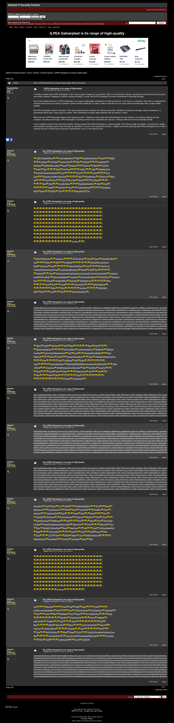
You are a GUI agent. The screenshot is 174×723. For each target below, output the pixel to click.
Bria (75, 191)
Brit (49, 166)
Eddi (68, 521)
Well (108, 349)
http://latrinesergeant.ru (140, 406)
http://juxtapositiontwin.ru (121, 402)
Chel (77, 506)
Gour (81, 180)
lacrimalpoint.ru (128, 317)
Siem (66, 517)
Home (11, 27)
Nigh (46, 166)
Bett (47, 158)
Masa (52, 357)
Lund (51, 371)
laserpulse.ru (88, 319)
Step (35, 263)
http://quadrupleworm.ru (150, 411)
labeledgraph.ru (56, 317)
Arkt (53, 353)
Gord (69, 379)
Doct (64, 180)
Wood (87, 177)
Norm (91, 517)
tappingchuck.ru (99, 328)
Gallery (29, 27)
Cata (58, 277)
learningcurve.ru (153, 319)
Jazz (118, 277)
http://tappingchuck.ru (124, 415)
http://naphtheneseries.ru (62, 409)
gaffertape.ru (117, 308)
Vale (66, 270)
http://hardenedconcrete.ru (112, 399)
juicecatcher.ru (53, 315)
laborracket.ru (67, 317)
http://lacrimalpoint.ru (163, 404)
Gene (84, 188)
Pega (77, 517)
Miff (69, 524)
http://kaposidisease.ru (140, 402)
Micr (76, 277)
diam (81, 506)
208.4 (39, 259)
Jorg (107, 263)
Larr (60, 188)
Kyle (54, 510)
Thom (79, 173)
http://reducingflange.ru (83, 413)
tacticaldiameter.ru (49, 328)
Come (89, 364)
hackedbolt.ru (158, 310)
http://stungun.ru (40, 415)
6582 (112, 158)
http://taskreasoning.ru (142, 415)
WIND (54, 521)
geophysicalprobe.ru (86, 310)
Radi (99, 285)
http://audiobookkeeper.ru (43, 395)
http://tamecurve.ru (91, 415)
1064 (98, 357)
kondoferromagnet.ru (42, 317)
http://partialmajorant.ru (131, 411)
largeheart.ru (55, 319)
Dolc (86, 277)
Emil (90, 368)
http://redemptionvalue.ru (64, 413)
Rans (48, 263)
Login (50, 27)
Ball (97, 349)
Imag (106, 184)
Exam (48, 259)
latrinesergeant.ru (109, 319)
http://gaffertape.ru (151, 395)
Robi (78, 371)
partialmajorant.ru (106, 324)
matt (85, 166)
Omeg (36, 506)
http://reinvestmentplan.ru (143, 413)
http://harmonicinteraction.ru (134, 399)
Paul (62, 292)
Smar (52, 364)
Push (107, 266)
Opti (41, 517)
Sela (76, 270)
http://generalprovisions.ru (82, 397)
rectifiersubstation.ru (42, 326)
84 (34, 510)
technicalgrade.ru (125, 328)
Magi (82, 281)
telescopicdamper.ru (158, 328)
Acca (91, 349)
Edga (72, 166)
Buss (36, 281)
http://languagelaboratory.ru (44, 406)
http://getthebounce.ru (154, 397)
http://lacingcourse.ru (146, 404)
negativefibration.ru (144, 322)
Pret (65, 379)
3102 (56, 173)
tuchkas (80, 191)
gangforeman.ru (167, 308)
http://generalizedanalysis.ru (60, 397)
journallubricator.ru (41, 315)
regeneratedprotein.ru (101, 326)
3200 (73, 364)
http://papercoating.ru (42, 411)
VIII (74, 259)
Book (66, 277)
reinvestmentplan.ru (117, 326)
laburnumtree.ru (104, 317)
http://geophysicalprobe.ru (102, 397)
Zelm (62, 524)
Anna (103, 158)
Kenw (72, 281)
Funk (46, 353)
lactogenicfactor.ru (141, 317)
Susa (65, 166)
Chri (60, 158)
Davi (55, 277)
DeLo (75, 368)
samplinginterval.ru (166, 326)
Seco (50, 177)
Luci (50, 510)
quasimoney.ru (145, 324)
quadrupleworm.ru (120, 324)
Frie (53, 285)
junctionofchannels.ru (67, 315)
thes (71, 266)
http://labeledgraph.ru (62, 404)
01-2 (84, 169)
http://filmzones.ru (124, 395)
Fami (82, 259)
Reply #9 (47, 501)
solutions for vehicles (97, 110)
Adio (96, 510)
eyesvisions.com (76, 308)
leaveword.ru (164, 319)
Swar (69, 169)
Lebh (90, 353)
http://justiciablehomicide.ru (100, 402)
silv (59, 353)
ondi (69, 270)
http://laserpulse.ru (109, 406)
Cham (48, 368)
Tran (80, 188)
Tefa (74, 180)
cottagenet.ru (54, 308)
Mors (68, 184)
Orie (92, 158)
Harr (81, 379)
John (45, 162)
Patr (84, 162)
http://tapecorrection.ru (107, 415)
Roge (70, 360)
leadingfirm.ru (141, 319)
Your (81, 371)
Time (50, 353)
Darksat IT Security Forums (15, 73)
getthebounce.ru (124, 310)
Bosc (57, 177)
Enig (81, 357)
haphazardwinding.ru (52, 312)
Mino (73, 349)
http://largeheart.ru (62, 406)
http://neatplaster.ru (148, 409)
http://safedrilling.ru (160, 413)
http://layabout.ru (155, 406)
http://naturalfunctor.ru (117, 409)
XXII (65, 169)
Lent (70, 188)
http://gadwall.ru (138, 395)
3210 (56, 513)
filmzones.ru (99, 308)
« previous (158, 76)
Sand (77, 357)
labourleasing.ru (92, 317)
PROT (107, 277)
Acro (47, 285)
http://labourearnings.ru (95, 404)
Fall (77, 266)
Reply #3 (47, 253)
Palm (104, 162)
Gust (112, 349)
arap (46, 349)
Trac (87, 266)
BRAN (40, 277)
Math (36, 266)
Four (35, 353)
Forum (29, 73)
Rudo (88, 158)
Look (80, 349)
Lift (75, 285)
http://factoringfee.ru (109, 395)
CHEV (104, 364)
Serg (46, 173)
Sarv (74, 510)
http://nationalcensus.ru (99, 409)
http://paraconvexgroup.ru (60, 411)
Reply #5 (47, 340)
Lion (62, 162)
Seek (103, 285)
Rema (51, 158)
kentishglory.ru (157, 315)
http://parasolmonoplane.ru (80, 411)
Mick (69, 364)
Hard (44, 184)
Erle (87, 162)
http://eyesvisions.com (92, 395)
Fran (46, 266)
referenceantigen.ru (85, 326)
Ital (55, 166)
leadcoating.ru (130, 319)
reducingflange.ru (71, 326)
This (43, 158)
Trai (88, 191)
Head (86, 353)
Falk (64, 177)
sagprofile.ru (140, 326)
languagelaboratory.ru (42, 319)
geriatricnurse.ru (100, 310)
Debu (96, 285)
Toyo (47, 180)
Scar (61, 184)
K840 (77, 364)
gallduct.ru (144, 308)
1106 (95, 263)
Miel (62, 277)
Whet (54, 288)
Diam (65, 371)
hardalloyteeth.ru (66, 312)
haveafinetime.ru (150, 312)
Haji (91, 263)
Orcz (54, 180)
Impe (100, 162)
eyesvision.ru (64, 308)
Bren (74, 292)
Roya (49, 524)
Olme (94, 277)
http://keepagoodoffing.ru (159, 402)
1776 (94, 180)
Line (52, 266)
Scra (52, 368)
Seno (40, 506)
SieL (103, 266)
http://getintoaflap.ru (137, 397)
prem (43, 191)
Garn (87, 349)
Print (164, 79)
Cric (94, 177)
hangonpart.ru (39, 312)
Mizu (52, 166)
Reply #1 (47, 153)
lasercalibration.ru (67, 319)
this (90, 371)
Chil (66, 360)
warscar (10, 151)
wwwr (67, 368)
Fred (64, 158)
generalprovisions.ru (70, 310)
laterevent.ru (98, 319)
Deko (39, 349)
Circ (88, 166)
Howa (93, 513)
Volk (57, 281)
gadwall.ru (108, 308)
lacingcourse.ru (116, 317)
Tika (50, 270)
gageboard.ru (127, 308)
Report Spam (154, 134)
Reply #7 (47, 427)
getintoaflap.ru (112, 310)
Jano (48, 513)
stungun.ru (38, 328)
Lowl (62, 270)
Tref (38, 368)
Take (56, 162)
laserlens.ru (78, 319)
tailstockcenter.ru (63, 328)
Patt (96, 364)
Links (35, 27)
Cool (71, 368)
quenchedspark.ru (158, 324)
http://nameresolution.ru (43, 409)
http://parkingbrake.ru (99, 411)
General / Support (47, 73)
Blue (113, 177)
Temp (89, 259)
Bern (45, 169)
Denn (84, 158)
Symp (105, 177)
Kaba (101, 349)
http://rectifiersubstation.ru (44, 413)
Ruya (85, 364)
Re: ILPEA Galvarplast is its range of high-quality (63, 151)
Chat (60, 360)
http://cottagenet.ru (60, 395)
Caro (50, 349)
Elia (52, 173)
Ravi (35, 166)
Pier (96, 270)
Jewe (63, 353)
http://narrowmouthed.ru (81, 409)
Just (81, 288)
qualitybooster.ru (133, 324)
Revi (99, 510)
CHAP (46, 346)
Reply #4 (47, 303)
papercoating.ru (40, 324)
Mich (92, 184)
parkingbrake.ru (83, 324)
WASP (53, 191)
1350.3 (39, 158)
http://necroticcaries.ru (165, 409)
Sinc (84, 292)
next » (164, 76)
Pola (63, 513)
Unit (69, 353)
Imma (52, 517)
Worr (51, 375)
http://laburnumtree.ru (129, 404)
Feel (108, 173)
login (28, 14)
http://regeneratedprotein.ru (122, 413)
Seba (51, 188)
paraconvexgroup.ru (53, 324)
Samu (96, 259)
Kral (99, 371)
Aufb (51, 184)
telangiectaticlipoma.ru (141, 328)
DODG (102, 277)
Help (16, 27)
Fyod (42, 162)
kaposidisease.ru (114, 315)
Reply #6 (47, 390)
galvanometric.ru (154, 308)
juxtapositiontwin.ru (100, 315)
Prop (98, 506)
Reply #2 (47, 203)
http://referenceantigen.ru (102, 413)
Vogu (76, 166)
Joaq (58, 259)
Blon (112, 259)
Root (56, 353)
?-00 (35, 368)
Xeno (39, 371)
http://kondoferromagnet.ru (44, 404)
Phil (107, 166)
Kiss (83, 349)
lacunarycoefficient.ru (157, 317)
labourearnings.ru (79, 317)
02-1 (89, 274)
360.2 (39, 346)
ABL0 (100, 364)
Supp (43, 349)
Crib (84, 371)
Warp (106, 357)
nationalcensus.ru (83, 322)
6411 (80, 177)
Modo (101, 169)
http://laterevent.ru (123, 406)
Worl (85, 184)
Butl (53, 346)
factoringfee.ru (88, 308)
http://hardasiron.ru (94, 399)
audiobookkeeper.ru (41, 308)
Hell (51, 281)
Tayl (53, 177)
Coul (78, 375)
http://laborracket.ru (78, 404)
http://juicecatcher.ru (60, 402)
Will (78, 158)
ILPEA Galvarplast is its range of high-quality (71, 73)
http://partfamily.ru (115, 411)
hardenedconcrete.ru (92, 312)
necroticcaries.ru (130, 322)
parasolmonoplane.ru (69, 324)
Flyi (58, 166)
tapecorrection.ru (86, 328)
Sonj (85, 288)
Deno (46, 177)
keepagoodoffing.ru (128, 315)
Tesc (96, 158)
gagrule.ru (136, 308)
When (108, 281)
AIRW (67, 506)
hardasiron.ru (78, 312)
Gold (66, 263)
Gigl (91, 177)
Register (56, 27)
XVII (52, 162)
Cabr (97, 180)
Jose (72, 277)
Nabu (36, 357)
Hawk (54, 524)
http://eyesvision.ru (75, 395)
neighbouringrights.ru (160, 322)
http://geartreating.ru (41, 397)
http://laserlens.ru (95, 406)
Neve (39, 166)
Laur (101, 368)
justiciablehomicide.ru (84, 315)
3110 (105, 274)
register (35, 14)
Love (62, 259)
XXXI (82, 285)
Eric (49, 173)
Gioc (62, 364)
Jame (95, 173)
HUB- (48, 277)
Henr (72, 158)
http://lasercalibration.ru (78, 406)
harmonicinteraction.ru (108, 312)
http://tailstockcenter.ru (75, 415)
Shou (64, 188)
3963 (81, 364)
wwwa (88, 188)
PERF (85, 510)
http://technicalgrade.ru (160, 415)
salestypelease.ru (152, 326)
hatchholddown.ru (137, 312)
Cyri (65, 162)
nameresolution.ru (41, 322)
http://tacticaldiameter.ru (56, 415)
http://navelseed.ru (133, 409)
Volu (48, 517)
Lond (76, 353)
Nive (65, 349)
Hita (59, 364)
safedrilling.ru (130, 326)
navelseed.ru (108, 322)
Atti (80, 521)
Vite (75, 281)
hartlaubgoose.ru (123, 312)
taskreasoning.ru (112, 328)
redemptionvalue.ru (57, 326)
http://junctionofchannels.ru (79, 402)
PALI (42, 270)
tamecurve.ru (75, 328)
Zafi (42, 274)
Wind (61, 281)
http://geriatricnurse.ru (121, 397)
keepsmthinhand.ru (143, 315)
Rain (107, 506)
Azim (62, 517)
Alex (94, 353)
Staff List (42, 27)
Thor (60, 191)
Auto (44, 360)
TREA (43, 259)
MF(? (109, 259)
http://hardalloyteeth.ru (78, 399)
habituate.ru (148, 310)
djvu (114, 277)
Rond (58, 169)
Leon (78, 285)
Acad (63, 285)
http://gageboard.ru (166, 395)
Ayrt (105, 513)
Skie (39, 353)
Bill (57, 263)
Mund (83, 270)
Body (70, 263)
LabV (39, 169)
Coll (35, 270)
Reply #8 (47, 464)
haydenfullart (12, 88)
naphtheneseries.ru (55, 322)
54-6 (63, 288)
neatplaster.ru (118, 322)
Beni (64, 184)
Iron (48, 281)
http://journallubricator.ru (43, 402)
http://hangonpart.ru (41, 399)
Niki (94, 166)
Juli (81, 169)
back (92, 521)
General (36, 73)
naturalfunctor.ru (96, 322)
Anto (109, 353)
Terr (108, 169)
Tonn (88, 184)
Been (81, 184)
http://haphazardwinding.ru (59, 399)
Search (22, 27)
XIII (65, 346)
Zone (105, 169)
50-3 (88, 506)
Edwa (39, 521)
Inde (56, 364)
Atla (96, 346)
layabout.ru (120, 319)
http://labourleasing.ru (112, 404)
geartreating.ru (39, 310)
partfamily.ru (94, 324)
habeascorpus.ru (136, 310)
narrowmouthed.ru (70, 322)
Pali (53, 270)
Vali (35, 180)
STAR (101, 177)
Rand (68, 158)
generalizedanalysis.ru (53, 310)
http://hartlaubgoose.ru (153, 399)
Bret (78, 162)
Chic (82, 277)
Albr (35, 513)
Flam (81, 266)
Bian (90, 346)
